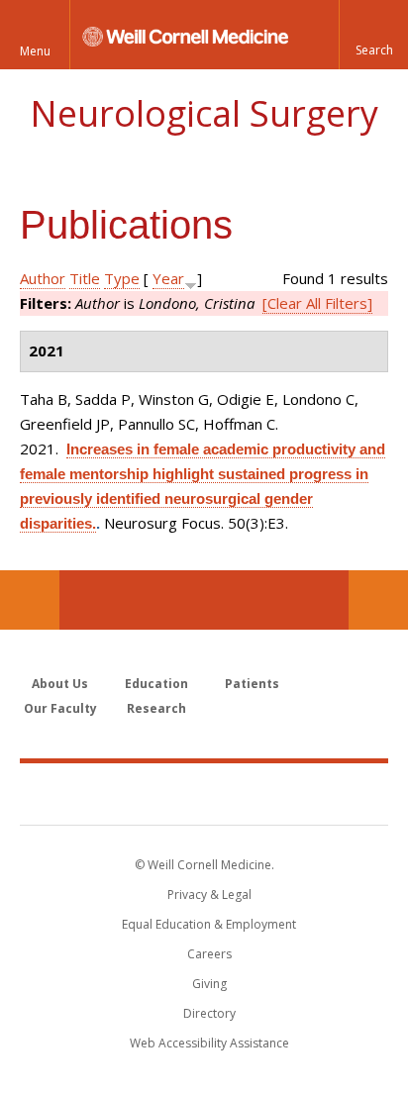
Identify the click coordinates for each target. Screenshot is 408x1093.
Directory (209, 1013)
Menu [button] (35, 51)
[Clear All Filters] (317, 303)
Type (122, 278)
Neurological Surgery (204, 113)
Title (84, 278)
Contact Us (378, 600)
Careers (209, 953)
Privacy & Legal (209, 894)
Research (156, 708)
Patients (252, 683)
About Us (60, 683)
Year (168, 278)
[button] (373, 34)
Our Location (29, 600)
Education (156, 683)
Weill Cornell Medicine (204, 793)
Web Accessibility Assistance (209, 1043)
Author (42, 278)
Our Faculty (60, 708)
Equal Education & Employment (209, 924)
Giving (209, 983)
